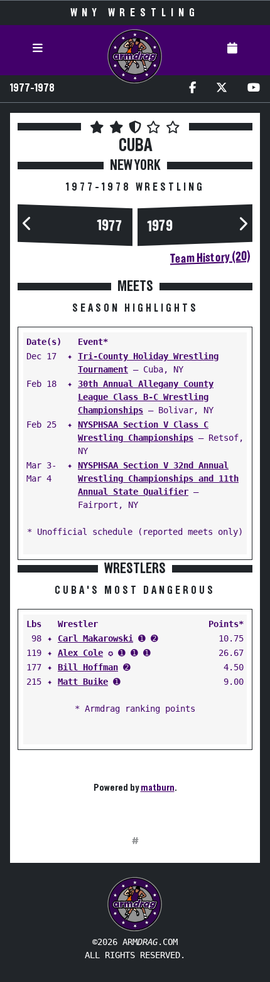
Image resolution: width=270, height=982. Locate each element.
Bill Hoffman (88, 667)
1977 (109, 226)
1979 (160, 226)
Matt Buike (83, 682)
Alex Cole (80, 653)
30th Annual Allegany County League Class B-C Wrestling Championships (145, 397)
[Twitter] (221, 88)
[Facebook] (192, 88)
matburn (158, 788)
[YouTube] (253, 88)
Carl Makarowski (95, 638)
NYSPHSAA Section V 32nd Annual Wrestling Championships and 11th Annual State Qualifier (158, 478)
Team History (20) (210, 257)
